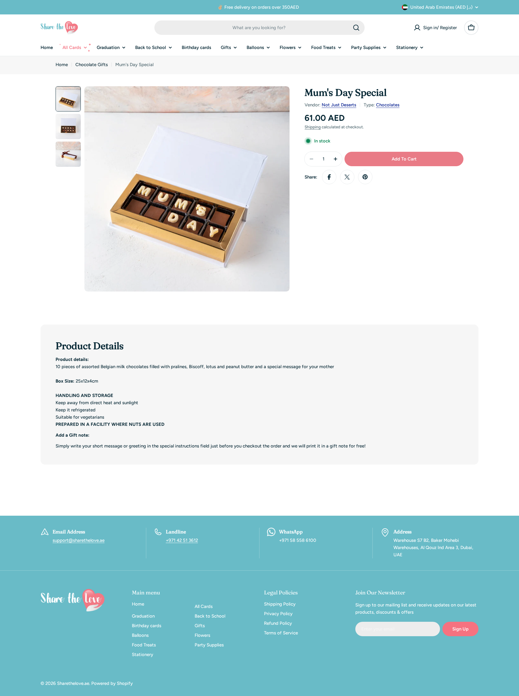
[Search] (356, 27)
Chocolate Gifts (91, 64)
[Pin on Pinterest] (365, 177)
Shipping (313, 126)
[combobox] (259, 27)
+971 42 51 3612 (182, 540)
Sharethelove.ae (73, 683)
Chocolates (387, 105)
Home (62, 64)
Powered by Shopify (112, 683)
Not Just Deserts (339, 105)
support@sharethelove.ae (79, 540)
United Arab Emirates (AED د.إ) (441, 7)
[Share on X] (347, 177)
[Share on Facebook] (329, 177)
